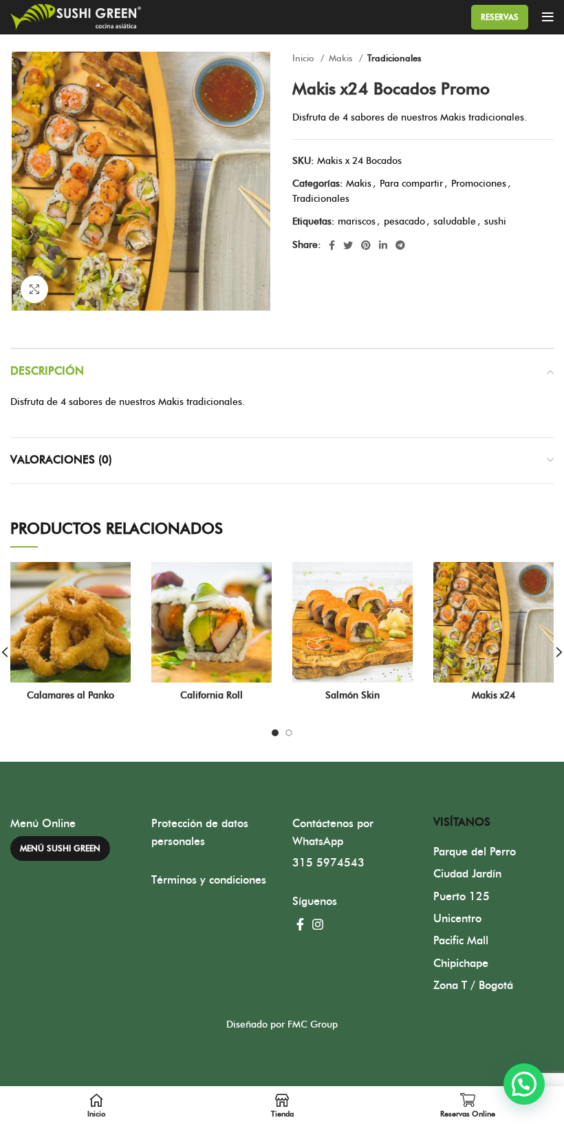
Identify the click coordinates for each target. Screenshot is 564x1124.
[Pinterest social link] (366, 245)
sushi (495, 222)
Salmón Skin (352, 695)
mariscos (357, 222)
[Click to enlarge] (34, 289)
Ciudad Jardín (467, 874)
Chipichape (460, 963)
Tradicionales (394, 58)
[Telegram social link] (400, 245)
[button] (524, 1084)
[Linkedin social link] (383, 245)
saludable (454, 222)
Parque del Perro (474, 851)
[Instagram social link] (317, 924)
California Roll (211, 695)
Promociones (478, 184)
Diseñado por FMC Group (282, 1025)
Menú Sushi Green (60, 848)
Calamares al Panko (70, 695)
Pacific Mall (460, 940)
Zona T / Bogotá (473, 985)
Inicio (304, 58)
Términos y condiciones (208, 880)
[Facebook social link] (332, 245)
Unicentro (457, 918)
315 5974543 (328, 862)
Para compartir (411, 184)
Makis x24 (493, 695)
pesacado (404, 222)
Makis (342, 58)
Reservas (500, 17)
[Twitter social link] (348, 245)
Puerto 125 (461, 896)
